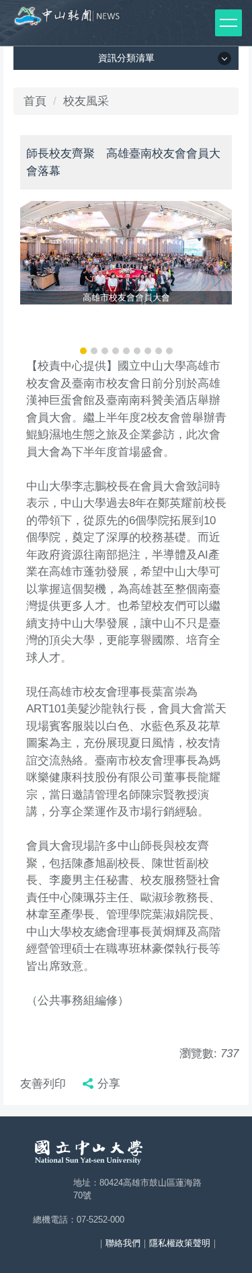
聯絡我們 (123, 1243)
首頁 (35, 101)
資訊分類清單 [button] (126, 57)
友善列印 (43, 1083)
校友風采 (86, 101)
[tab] (83, 351)
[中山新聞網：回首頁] (67, 20)
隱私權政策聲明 (179, 1243)
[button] (37, 279)
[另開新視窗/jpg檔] (126, 252)
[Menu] (228, 22)
